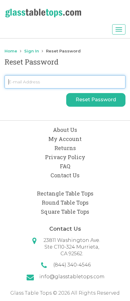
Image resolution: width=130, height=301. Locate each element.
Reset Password (96, 99)
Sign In (31, 50)
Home (11, 50)
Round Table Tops (65, 202)
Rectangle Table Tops (65, 193)
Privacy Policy (65, 157)
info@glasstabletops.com (72, 276)
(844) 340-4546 (72, 265)
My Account (65, 138)
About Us (65, 129)
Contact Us (65, 175)
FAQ (65, 166)
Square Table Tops (65, 211)
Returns (65, 148)
